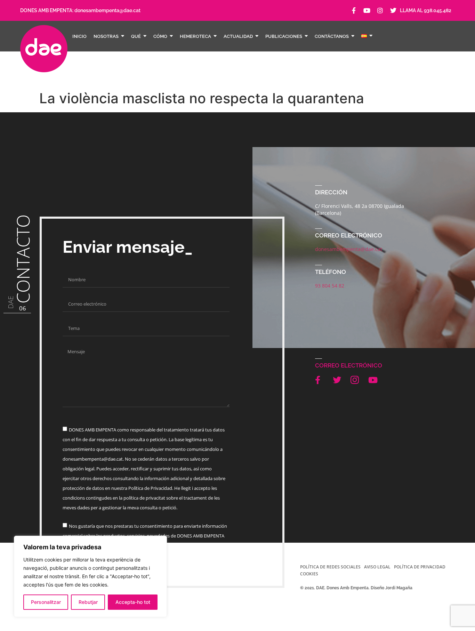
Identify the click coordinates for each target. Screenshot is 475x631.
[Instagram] (380, 10)
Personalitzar (46, 602)
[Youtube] (367, 10)
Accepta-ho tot (132, 602)
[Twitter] (393, 10)
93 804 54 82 (329, 285)
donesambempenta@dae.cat (107, 10)
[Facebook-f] (354, 10)
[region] (90, 576)
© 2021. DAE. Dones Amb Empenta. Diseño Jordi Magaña (356, 587)
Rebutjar (88, 602)
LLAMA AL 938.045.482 (425, 10)
